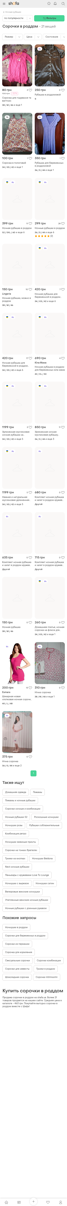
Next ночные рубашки (17, 866)
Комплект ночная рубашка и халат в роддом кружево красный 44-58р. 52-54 (49, 499)
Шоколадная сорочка (17, 977)
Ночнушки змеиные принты (20, 842)
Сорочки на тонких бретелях (21, 850)
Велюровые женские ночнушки (22, 891)
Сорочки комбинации (49, 960)
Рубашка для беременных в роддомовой (49, 164)
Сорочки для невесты (17, 968)
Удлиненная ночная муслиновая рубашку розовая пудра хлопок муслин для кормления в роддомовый (48, 433)
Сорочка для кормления (18, 952)
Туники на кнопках (15, 858)
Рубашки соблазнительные (44, 825)
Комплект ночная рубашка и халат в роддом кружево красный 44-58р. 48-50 (16, 564)
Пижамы (37, 792)
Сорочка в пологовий (14, 162)
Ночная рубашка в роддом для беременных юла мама (50, 368)
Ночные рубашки (13, 12)
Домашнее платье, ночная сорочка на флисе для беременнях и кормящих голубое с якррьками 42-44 (49, 629)
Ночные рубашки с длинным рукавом (26, 908)
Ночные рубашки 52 (16, 817)
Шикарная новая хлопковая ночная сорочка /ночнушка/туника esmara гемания (17, 698)
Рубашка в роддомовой (48, 94)
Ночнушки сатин (45, 883)
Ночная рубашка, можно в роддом (16, 300)
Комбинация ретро (15, 833)
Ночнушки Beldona (42, 858)
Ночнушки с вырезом (17, 883)
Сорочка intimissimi (46, 977)
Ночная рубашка (11, 627)
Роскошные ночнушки (46, 817)
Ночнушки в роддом (16, 927)
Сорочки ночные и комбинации (22, 808)
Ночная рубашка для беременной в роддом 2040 (47, 296)
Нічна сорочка (43, 692)
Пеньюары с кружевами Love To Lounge (27, 875)
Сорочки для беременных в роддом (25, 935)
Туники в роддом (45, 968)
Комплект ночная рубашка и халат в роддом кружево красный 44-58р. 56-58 (49, 564)
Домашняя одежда (15, 792)
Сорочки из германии (17, 944)
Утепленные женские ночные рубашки (26, 900)
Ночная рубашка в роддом (17, 228)
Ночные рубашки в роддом (50, 228)
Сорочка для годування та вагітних (16, 99)
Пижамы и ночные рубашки (20, 800)
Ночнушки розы (13, 825)
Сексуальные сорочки (17, 960)
